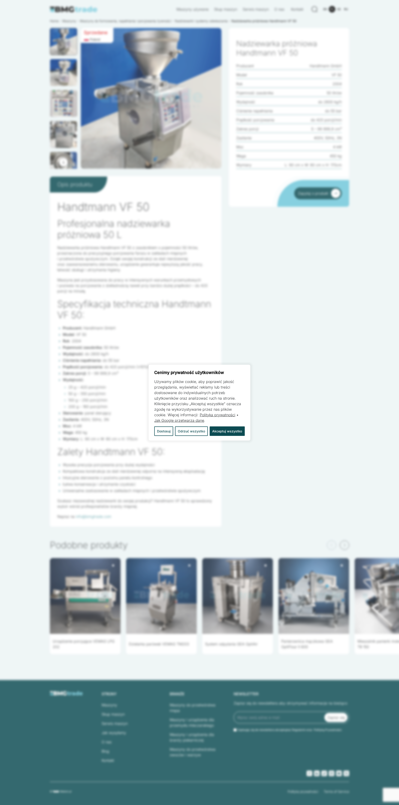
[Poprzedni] (331, 545)
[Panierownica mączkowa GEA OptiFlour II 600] (313, 596)
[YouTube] (339, 773)
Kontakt (297, 9)
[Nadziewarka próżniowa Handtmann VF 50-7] (151, 98)
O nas (279, 9)
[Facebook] (309, 773)
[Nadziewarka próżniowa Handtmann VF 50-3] (151, 98)
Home (54, 21)
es (339, 9)
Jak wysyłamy (114, 732)
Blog (105, 751)
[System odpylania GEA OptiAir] (237, 596)
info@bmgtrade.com (93, 516)
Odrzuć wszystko (191, 431)
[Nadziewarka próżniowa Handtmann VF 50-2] (151, 98)
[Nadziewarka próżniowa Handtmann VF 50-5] (151, 98)
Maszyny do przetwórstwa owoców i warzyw (192, 752)
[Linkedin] (317, 773)
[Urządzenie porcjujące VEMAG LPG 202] (85, 596)
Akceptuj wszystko (227, 431)
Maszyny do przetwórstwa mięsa (192, 708)
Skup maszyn (225, 9)
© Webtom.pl (60, 791)
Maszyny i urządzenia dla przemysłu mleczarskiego (192, 722)
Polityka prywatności (303, 791)
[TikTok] (324, 773)
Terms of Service (336, 791)
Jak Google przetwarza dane (179, 420)
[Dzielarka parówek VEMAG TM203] (161, 596)
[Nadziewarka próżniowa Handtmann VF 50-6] (151, 98)
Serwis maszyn (256, 9)
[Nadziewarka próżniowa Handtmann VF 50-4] (151, 98)
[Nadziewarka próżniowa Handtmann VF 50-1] (151, 98)
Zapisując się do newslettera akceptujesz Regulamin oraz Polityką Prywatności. (289, 730)
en (325, 9)
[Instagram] (331, 773)
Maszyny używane (192, 9)
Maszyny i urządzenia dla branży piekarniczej (192, 737)
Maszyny (109, 705)
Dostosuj (164, 431)
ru (346, 9)
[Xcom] (346, 773)
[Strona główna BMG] (73, 9)
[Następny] (63, 162)
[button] (63, 41)
